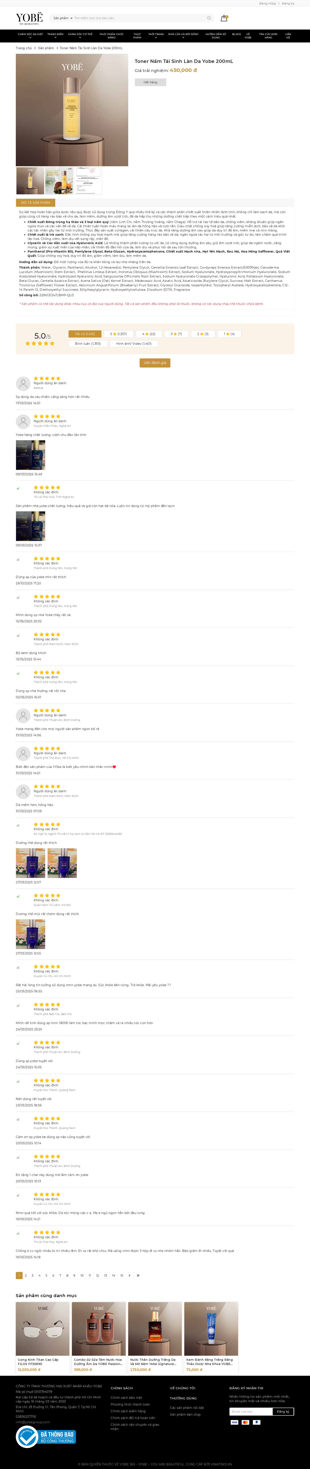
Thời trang (156, 34)
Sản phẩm (46, 48)
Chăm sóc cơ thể (80, 34)
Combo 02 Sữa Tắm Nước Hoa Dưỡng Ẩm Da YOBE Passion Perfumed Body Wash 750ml (98, 1364)
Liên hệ (288, 36)
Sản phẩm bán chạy (185, 1414)
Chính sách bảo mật (126, 1398)
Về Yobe (248, 36)
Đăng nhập (267, 3)
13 (105, 1275)
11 (90, 1275)
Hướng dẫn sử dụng (216, 36)
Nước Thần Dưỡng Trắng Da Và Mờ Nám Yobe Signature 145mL (153, 1364)
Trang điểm (55, 34)
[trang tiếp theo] (129, 1275)
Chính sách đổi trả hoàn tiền (133, 1418)
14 (113, 1275)
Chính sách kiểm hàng (128, 1411)
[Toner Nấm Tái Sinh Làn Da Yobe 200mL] (29, 18)
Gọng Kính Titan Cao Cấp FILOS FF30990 (38, 1362)
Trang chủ (24, 48)
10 (82, 1275)
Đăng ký (288, 3)
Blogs (236, 34)
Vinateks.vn (221, 1464)
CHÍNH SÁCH (122, 1388)
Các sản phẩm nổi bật (187, 1408)
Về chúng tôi (182, 1388)
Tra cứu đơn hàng (268, 36)
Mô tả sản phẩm (35, 203)
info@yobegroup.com (33, 1422)
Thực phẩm (137, 36)
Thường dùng (183, 1398)
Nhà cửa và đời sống (183, 34)
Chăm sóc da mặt (30, 34)
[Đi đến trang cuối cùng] (138, 1275)
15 (121, 1275)
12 (97, 1275)
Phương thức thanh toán (130, 1404)
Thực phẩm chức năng (112, 36)
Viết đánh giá (155, 363)
